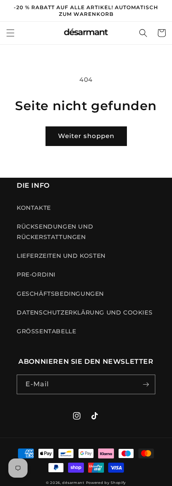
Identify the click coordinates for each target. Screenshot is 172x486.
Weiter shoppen (86, 136)
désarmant (73, 483)
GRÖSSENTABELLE (46, 331)
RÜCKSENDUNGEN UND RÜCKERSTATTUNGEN (55, 232)
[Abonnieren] (146, 384)
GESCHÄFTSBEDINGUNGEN (60, 293)
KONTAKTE (34, 208)
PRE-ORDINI (36, 274)
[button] (10, 33)
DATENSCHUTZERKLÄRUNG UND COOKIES (84, 312)
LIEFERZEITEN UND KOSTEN (61, 255)
